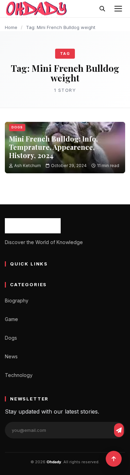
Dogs (17, 127)
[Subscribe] (119, 430)
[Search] (102, 9)
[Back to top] (114, 459)
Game (11, 319)
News (11, 356)
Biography (16, 300)
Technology (19, 375)
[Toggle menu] (118, 9)
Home (11, 27)
